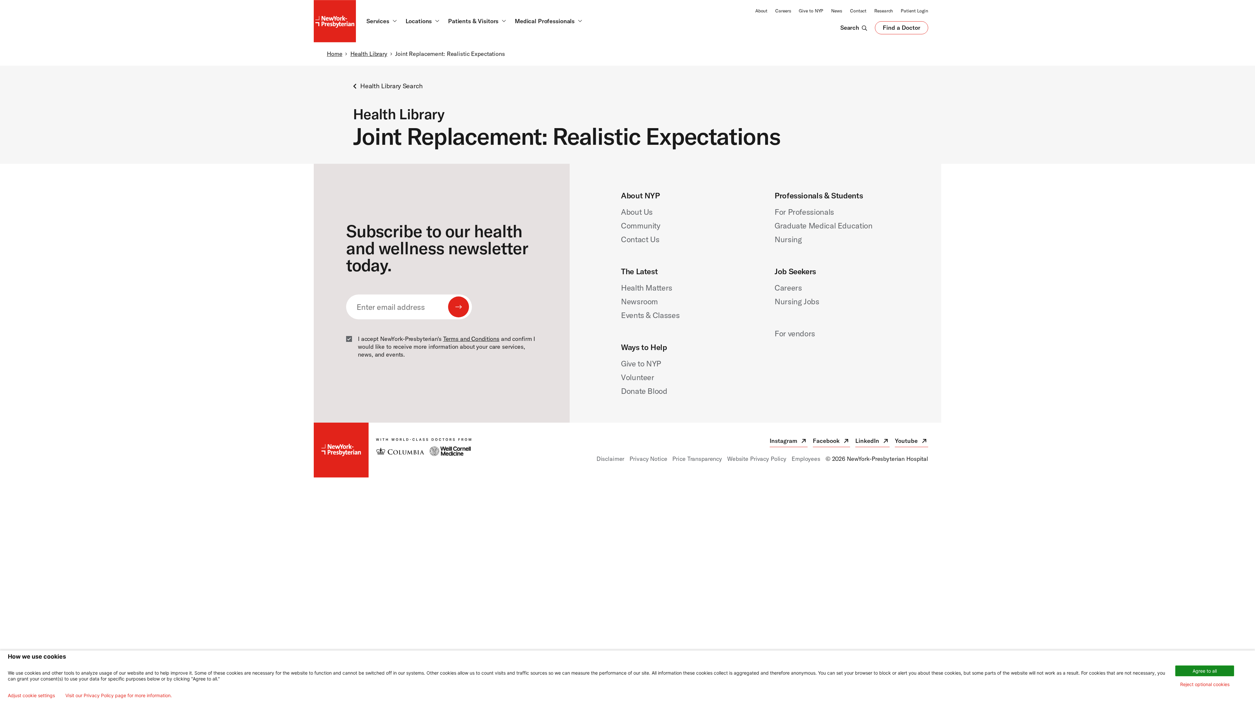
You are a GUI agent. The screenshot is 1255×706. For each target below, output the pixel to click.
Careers (783, 11)
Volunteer (637, 377)
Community (641, 225)
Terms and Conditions (471, 339)
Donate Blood (644, 391)
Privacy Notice (648, 458)
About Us (637, 212)
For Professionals (804, 212)
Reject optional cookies (1205, 684)
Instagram (789, 442)
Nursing (788, 239)
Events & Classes (650, 315)
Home (334, 54)
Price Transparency (697, 458)
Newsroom (639, 301)
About (761, 11)
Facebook (831, 442)
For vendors (795, 333)
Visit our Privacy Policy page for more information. (118, 695)
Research (883, 11)
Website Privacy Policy (756, 458)
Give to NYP (811, 11)
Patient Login (914, 11)
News (836, 11)
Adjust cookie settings (31, 695)
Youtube (911, 442)
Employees (806, 458)
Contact (858, 11)
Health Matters (646, 288)
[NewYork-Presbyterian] (392, 450)
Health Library (368, 54)
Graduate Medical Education (824, 225)
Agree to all (1205, 671)
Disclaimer (610, 458)
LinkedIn (872, 442)
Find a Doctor (901, 29)
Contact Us (640, 239)
